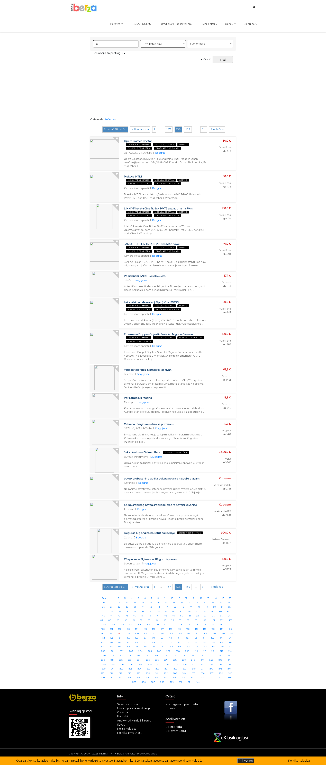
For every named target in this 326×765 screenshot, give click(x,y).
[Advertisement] (163, 89)
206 (159, 651)
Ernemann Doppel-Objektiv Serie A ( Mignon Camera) (159, 334)
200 (103, 651)
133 (213, 629)
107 (131, 624)
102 (222, 620)
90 (126, 620)
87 (102, 620)
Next (198, 682)
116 (205, 624)
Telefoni (128, 374)
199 (230, 646)
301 (202, 677)
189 (145, 646)
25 (150, 602)
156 (136, 638)
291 (111, 677)
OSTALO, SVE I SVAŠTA (138, 152)
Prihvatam (246, 760)
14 (201, 598)
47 (190, 607)
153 (111, 638)
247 (122, 664)
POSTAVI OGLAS (141, 24)
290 (103, 677)
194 (188, 646)
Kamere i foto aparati (136, 188)
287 (212, 673)
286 (202, 673)
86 (229, 615)
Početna (115, 24)
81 (190, 615)
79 (174, 615)
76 (150, 615)
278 (129, 673)
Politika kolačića (299, 760)
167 (229, 638)
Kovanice (129, 482)
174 (153, 642)
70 (103, 615)
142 (154, 633)
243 (220, 660)
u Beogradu (174, 726)
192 (171, 646)
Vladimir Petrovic (221, 539)
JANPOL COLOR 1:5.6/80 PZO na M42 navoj (151, 244)
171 (128, 642)
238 (175, 660)
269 (184, 668)
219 (138, 655)
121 (111, 629)
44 (166, 607)
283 (175, 673)
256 (202, 664)
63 (181, 611)
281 (157, 673)
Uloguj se (249, 24)
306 (144, 682)
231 (112, 660)
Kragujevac (141, 280)
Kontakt (122, 716)
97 (180, 620)
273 (220, 668)
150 (223, 633)
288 (221, 673)
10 (172, 598)
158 (153, 638)
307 (153, 682)
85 (221, 615)
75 (142, 615)
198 (222, 646)
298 (174, 677)
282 (166, 673)
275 (102, 673)
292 (120, 677)
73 (127, 615)
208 (178, 651)
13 (194, 598)
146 (188, 633)
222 (165, 655)
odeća (127, 280)
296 (156, 677)
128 (170, 629)
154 (120, 638)
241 (202, 660)
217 (121, 655)
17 (223, 598)
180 (204, 642)
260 (104, 668)
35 (229, 602)
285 (193, 673)
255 (193, 664)
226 (201, 655)
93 (149, 620)
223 (174, 655)
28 (174, 602)
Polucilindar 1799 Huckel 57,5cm (145, 276)
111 (165, 624)
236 (157, 660)
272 (211, 668)
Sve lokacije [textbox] (197, 43)
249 (140, 664)
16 (215, 598)
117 (213, 624)
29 (182, 602)
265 (148, 668)
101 (213, 620)
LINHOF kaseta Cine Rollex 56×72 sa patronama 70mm (159, 208)
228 (219, 655)
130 (188, 629)
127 (162, 629)
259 (229, 664)
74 (134, 615)
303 (221, 677)
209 (187, 651)
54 (112, 611)
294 (138, 677)
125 (145, 629)
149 (214, 633)
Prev (104, 598)
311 (204, 129)
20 (111, 602)
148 (205, 633)
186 (119, 646)
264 (139, 668)
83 (205, 615)
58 (142, 611)
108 (140, 624)
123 (128, 629)
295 (147, 677)
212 (212, 651)
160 (170, 638)
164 (204, 638)
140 (137, 633)
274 (229, 668)
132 (204, 629)
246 (113, 664)
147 (197, 633)
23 (135, 602)
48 (198, 607)
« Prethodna (140, 129)
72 (119, 615)
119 (229, 624)
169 (111, 642)
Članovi (229, 24)
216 (112, 655)
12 (186, 598)
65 (197, 611)
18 (230, 598)
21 (119, 602)
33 (213, 602)
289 (230, 673)
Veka (228, 458)
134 (221, 629)
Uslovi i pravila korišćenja (133, 708)
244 (230, 660)
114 (189, 624)
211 (204, 651)
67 (212, 611)
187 (128, 646)
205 (150, 651)
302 (211, 677)
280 (148, 673)
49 (206, 607)
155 (128, 638)
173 (145, 642)
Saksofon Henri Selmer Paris (142, 452)
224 (183, 655)
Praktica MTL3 (133, 176)
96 (172, 620)
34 (221, 602)
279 (138, 673)
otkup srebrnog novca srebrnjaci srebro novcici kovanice (160, 504)
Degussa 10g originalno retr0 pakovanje (149, 533)
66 (205, 611)
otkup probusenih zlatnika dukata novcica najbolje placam (162, 478)
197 (213, 646)
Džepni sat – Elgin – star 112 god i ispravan (150, 559)
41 (143, 607)
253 (176, 664)
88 (109, 620)
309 (172, 682)
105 (113, 624)
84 (213, 615)
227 (210, 655)
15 (208, 598)
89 (118, 620)
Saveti (121, 724)
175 (161, 642)
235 (148, 660)
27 (166, 602)
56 (127, 611)
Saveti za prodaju (129, 704)
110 (157, 624)
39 (127, 607)
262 (121, 668)
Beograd (160, 152)
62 (173, 611)
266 (157, 668)
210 (196, 651)
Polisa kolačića (127, 728)
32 (205, 602)
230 (103, 660)
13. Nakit (129, 509)
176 (170, 642)
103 (230, 620)
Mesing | (129, 402)
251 (158, 664)
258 (220, 664)
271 (202, 668)
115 (197, 624)
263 (130, 668)
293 (129, 677)
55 (120, 611)
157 (144, 638)
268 (175, 668)
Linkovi (170, 708)
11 (179, 598)
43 (158, 607)
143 (162, 633)
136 (101, 633)
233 (130, 660)
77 (158, 615)
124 (136, 629)
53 (104, 611)
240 (193, 660)
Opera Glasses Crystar (138, 141)
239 (184, 660)
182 (221, 642)
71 (111, 615)
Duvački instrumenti (136, 456)
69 (228, 611)
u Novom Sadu (176, 731)
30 (189, 602)
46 (182, 607)
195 (196, 646)
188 (137, 646)
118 (221, 624)
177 (178, 642)
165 (212, 638)
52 (229, 607)
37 (111, 607)
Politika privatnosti (129, 732)
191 (163, 646)
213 (221, 651)
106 (122, 624)
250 (150, 664)
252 (167, 664)
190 (154, 646)
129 (179, 629)
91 (134, 620)
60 (158, 611)
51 (222, 607)
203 (131, 651)
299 (183, 677)
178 (187, 642)
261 (112, 668)
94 (157, 620)
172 (136, 642)
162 (186, 638)
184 (102, 646)
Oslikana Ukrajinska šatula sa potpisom (149, 424)
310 (181, 682)
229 (228, 655)
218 (129, 655)
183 (230, 642)
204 (140, 651)
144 (171, 633)
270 (194, 668)
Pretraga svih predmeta (182, 704)
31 (197, 602)
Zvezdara (156, 456)
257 (211, 664)
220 (147, 655)
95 (165, 620)
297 (165, 677)
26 (158, 602)
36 (103, 607)
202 (122, 651)
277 (120, 673)
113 (181, 624)
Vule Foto (225, 147)
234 (139, 660)
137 (169, 129)
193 (179, 646)
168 (102, 642)
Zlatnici (128, 537)
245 (104, 664)
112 (173, 624)
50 (214, 607)
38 (119, 607)
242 (211, 660)
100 (204, 620)
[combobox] (210, 44)
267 (166, 668)
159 (161, 638)
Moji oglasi (208, 24)
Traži (223, 59)
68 (220, 611)
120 (103, 629)
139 (188, 129)
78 (166, 615)
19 (104, 602)
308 (162, 682)
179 (195, 642)
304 (230, 677)
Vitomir (226, 282)
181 (213, 642)
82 (197, 615)
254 (185, 664)
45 (175, 607)
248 (131, 664)
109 (148, 624)
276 (111, 673)
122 (119, 629)
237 (166, 660)
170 (120, 642)
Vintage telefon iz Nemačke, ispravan (147, 369)
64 (189, 611)
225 (192, 655)
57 (135, 611)
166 (220, 638)
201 (112, 651)
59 (150, 611)
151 (231, 633)
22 (127, 602)
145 (180, 633)
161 (178, 638)
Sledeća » (217, 129)
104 (104, 624)
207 (168, 651)
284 (184, 673)
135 (230, 629)
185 (111, 646)
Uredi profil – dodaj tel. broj (176, 24)
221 (156, 655)
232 (121, 660)
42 (150, 607)
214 (230, 651)
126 (153, 629)
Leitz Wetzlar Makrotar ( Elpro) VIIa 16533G (151, 302)
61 (166, 611)
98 (188, 620)
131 (196, 629)
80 (181, 615)
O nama (122, 712)
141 (145, 633)
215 (104, 655)
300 (193, 677)
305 (134, 682)
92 (141, 620)
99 (196, 620)
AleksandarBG (222, 485)
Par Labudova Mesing (138, 397)
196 (205, 646)
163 (195, 638)
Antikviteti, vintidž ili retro (134, 720)
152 (103, 638)
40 (135, 607)
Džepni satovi (132, 563)
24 (142, 602)
